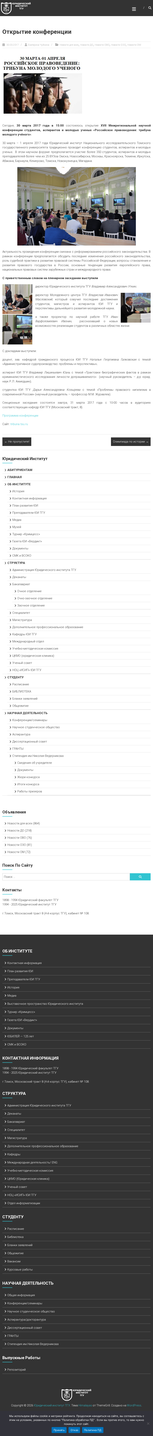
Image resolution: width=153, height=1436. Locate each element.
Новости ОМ (134, 45)
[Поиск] (140, 876)
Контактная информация (29, 498)
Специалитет (21, 613)
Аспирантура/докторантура (26, 1319)
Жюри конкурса (28, 777)
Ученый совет (22, 663)
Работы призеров (29, 791)
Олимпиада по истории (131, 441)
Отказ (74, 1430)
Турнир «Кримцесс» (26, 534)
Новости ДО (86, 45)
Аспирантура (21, 734)
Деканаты (19, 577)
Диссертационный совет (29, 741)
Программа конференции (20, 415)
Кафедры (13, 1154)
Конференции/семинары (29, 720)
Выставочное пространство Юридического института (45, 1004)
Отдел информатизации (23, 1203)
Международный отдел (28, 641)
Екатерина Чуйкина (38, 45)
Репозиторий (16, 1369)
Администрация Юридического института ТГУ (44, 570)
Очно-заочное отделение (34, 598)
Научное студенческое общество (36, 727)
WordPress (134, 1405)
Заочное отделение (31, 605)
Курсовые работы (20, 1269)
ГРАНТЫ (18, 748)
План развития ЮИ (25, 505)
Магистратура (22, 620)
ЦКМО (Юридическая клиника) (28, 1179)
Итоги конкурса (28, 784)
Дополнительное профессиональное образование (47, 627)
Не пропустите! (16, 441)
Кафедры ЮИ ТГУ (24, 634)
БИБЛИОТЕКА (21, 691)
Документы (20, 548)
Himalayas (85, 1405)
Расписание (20, 684)
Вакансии (14, 1261)
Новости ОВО (102, 45)
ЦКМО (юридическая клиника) (33, 656)
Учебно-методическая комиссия (35, 648)
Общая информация (21, 1295)
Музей (16, 527)
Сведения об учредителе (34, 763)
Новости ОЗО (118, 45)
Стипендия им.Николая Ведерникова (38, 756)
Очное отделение (29, 591)
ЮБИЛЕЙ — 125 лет (20, 1036)
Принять (59, 1430)
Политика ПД (92, 1430)
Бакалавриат (21, 584)
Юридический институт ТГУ (52, 1405)
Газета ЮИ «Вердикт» (27, 541)
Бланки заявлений (24, 698)
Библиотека (15, 1237)
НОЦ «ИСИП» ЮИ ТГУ (26, 670)
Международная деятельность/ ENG (32, 1162)
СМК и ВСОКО (21, 555)
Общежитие (20, 706)
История (18, 491)
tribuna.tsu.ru (19, 424)
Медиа (16, 520)
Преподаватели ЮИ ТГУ (28, 512)
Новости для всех (69, 45)
